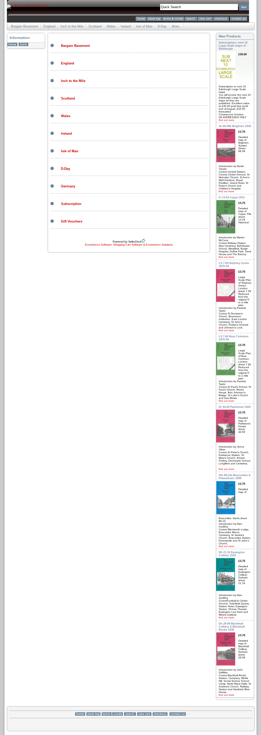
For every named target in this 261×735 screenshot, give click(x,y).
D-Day (162, 26)
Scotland (94, 26)
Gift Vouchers (71, 221)
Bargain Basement (24, 26)
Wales (111, 26)
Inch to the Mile (71, 26)
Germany (68, 186)
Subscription (71, 204)
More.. (176, 26)
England (49, 26)
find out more (226, 120)
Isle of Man (144, 26)
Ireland (126, 26)
